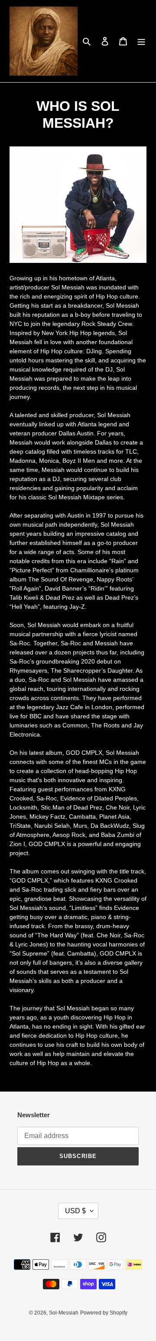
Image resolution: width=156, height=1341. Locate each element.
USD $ (75, 1211)
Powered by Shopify (103, 1313)
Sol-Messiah (63, 1313)
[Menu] (141, 41)
